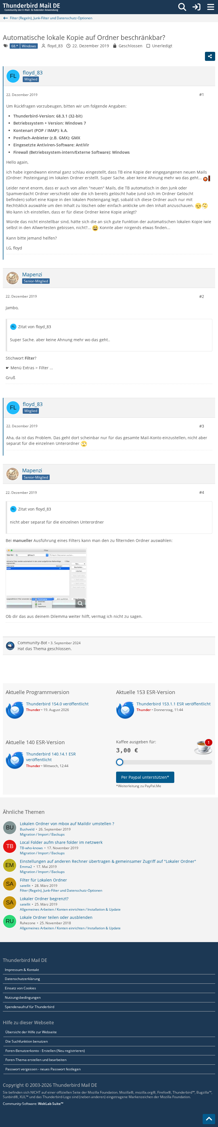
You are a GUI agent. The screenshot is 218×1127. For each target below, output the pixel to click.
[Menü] (210, 7)
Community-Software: (33, 1103)
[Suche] (182, 7)
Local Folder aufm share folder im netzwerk (61, 842)
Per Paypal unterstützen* (145, 777)
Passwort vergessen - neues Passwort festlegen (43, 1069)
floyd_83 (55, 45)
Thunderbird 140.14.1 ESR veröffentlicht (51, 757)
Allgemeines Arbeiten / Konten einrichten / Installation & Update (70, 909)
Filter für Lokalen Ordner (43, 880)
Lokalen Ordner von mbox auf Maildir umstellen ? (67, 823)
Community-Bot (32, 642)
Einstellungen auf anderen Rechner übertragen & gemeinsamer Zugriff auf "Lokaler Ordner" (108, 861)
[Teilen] (210, 56)
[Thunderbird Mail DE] (31, 7)
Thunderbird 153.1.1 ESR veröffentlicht (174, 703)
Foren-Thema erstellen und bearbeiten (35, 1059)
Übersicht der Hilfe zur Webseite (31, 1032)
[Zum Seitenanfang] (209, 1119)
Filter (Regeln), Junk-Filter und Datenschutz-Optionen (61, 890)
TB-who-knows (31, 848)
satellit (25, 885)
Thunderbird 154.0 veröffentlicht (57, 703)
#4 (201, 492)
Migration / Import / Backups (42, 834)
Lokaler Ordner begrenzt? (44, 898)
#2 (201, 296)
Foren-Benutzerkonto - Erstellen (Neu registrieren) (45, 1050)
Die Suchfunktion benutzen (26, 1041)
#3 (201, 426)
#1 (201, 94)
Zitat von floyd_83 (34, 326)
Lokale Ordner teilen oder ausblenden (56, 917)
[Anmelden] (196, 7)
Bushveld (27, 829)
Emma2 (26, 866)
